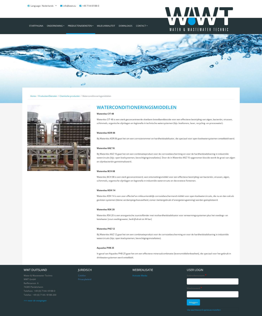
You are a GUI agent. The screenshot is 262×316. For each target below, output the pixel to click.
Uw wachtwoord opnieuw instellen (204, 309)
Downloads (125, 25)
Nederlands (48, 5)
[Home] (198, 25)
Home (33, 96)
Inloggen (193, 302)
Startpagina (36, 25)
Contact (141, 25)
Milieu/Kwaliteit (106, 25)
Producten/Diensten (80, 25)
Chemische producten (70, 96)
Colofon (82, 275)
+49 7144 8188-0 (90, 5)
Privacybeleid (84, 279)
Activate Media (139, 275)
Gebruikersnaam (196, 275)
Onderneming (55, 25)
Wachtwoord (193, 288)
